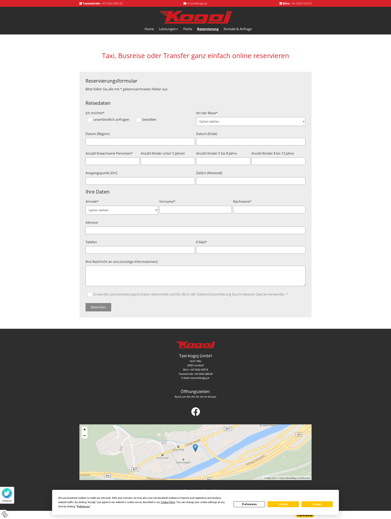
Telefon (91, 242)
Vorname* (167, 202)
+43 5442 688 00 (112, 3)
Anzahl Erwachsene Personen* (109, 153)
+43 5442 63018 (301, 3)
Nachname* (242, 202)
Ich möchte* (95, 113)
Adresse (92, 223)
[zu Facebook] (195, 411)
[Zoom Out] (84, 436)
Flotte (187, 29)
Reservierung (208, 29)
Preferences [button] (83, 506)
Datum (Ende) (206, 134)
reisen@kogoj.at (197, 3)
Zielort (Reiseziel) (209, 173)
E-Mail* (201, 242)
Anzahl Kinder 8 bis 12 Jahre (272, 153)
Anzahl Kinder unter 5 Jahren (163, 153)
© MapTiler (270, 478)
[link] (166, 29)
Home (149, 29)
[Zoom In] (84, 429)
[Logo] (195, 17)
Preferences (249, 504)
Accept (317, 504)
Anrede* (92, 202)
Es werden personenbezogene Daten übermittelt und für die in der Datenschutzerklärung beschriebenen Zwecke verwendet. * (190, 294)
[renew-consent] (4, 514)
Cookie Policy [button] (168, 502)
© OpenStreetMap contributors (294, 478)
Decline (283, 504)
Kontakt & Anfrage (238, 29)
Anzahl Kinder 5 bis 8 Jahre (216, 153)
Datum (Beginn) (98, 134)
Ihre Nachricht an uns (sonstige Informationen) (122, 262)
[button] (195, 448)
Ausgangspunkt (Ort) (101, 173)
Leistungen (167, 29)
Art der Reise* (207, 113)
